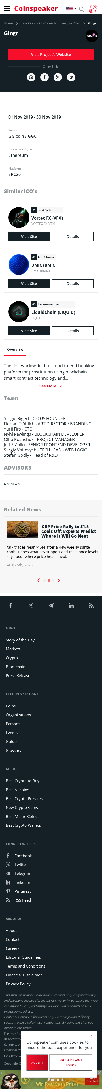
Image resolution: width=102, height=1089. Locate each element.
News (10, 628)
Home (8, 23)
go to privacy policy (71, 1062)
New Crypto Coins (22, 807)
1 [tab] (44, 580)
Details (73, 236)
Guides (12, 741)
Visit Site (29, 236)
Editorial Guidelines (23, 957)
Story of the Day (20, 640)
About (11, 930)
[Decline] (90, 1036)
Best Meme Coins (21, 816)
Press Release (18, 675)
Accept (37, 1062)
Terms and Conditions (25, 966)
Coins (11, 705)
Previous (38, 580)
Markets (13, 648)
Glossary (13, 750)
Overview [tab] (15, 349)
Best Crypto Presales (24, 798)
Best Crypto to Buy (22, 780)
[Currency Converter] (93, 9)
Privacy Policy (18, 983)
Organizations (18, 714)
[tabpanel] (51, 544)
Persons (13, 723)
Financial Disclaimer (24, 975)
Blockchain (15, 666)
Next (59, 580)
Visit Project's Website (51, 54)
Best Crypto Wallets (23, 825)
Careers (12, 948)
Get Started (92, 1079)
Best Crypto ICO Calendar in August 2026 (50, 23)
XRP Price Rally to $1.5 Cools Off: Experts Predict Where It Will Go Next (67, 531)
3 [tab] (53, 580)
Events (12, 732)
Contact (12, 939)
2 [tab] (49, 580)
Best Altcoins (17, 789)
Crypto (12, 657)
